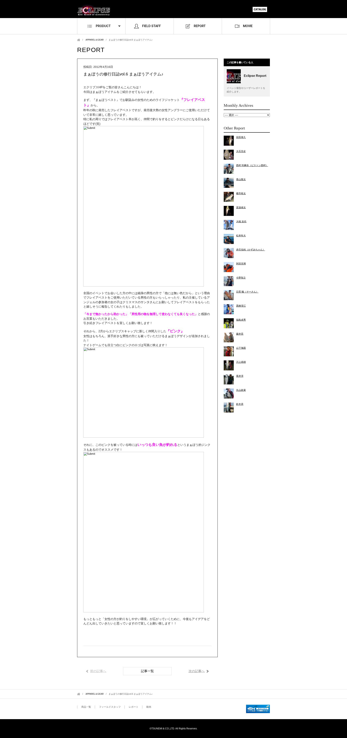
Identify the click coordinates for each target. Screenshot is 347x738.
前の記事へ (98, 671)
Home (78, 39)
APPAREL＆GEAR (95, 40)
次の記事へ (197, 671)
